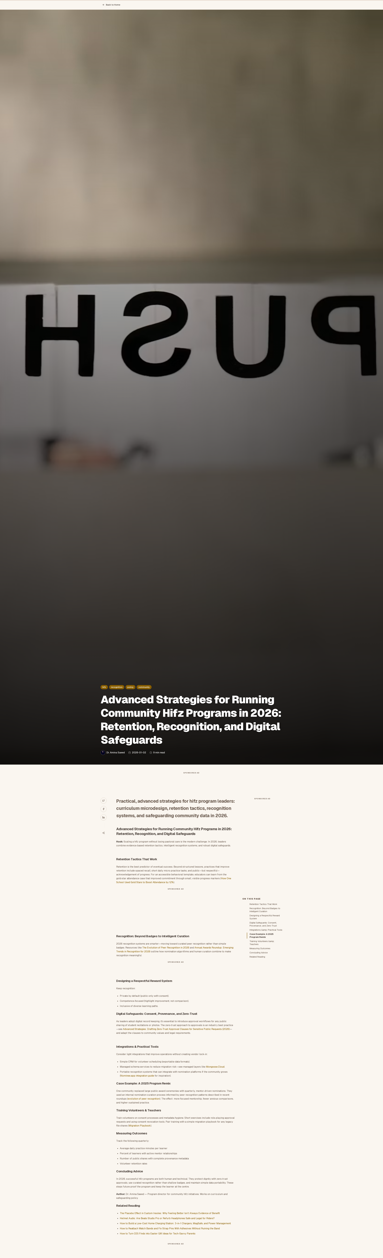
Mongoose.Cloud (215, 1066)
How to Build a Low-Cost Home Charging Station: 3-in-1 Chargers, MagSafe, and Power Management (175, 1223)
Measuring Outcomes (260, 948)
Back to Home (113, 4)
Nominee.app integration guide (137, 1075)
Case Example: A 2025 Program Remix (261, 935)
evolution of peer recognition (144, 1098)
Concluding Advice (259, 952)
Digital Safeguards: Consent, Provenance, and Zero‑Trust (263, 924)
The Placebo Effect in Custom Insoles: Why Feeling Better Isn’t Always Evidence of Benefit (170, 1213)
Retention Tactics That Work (263, 904)
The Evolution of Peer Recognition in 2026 (165, 947)
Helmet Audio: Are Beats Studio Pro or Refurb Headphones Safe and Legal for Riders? (167, 1218)
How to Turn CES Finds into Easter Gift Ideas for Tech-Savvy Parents (157, 1233)
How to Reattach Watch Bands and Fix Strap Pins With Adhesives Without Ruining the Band (170, 1228)
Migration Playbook (140, 1125)
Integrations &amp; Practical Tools (266, 930)
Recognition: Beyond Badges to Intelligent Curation (265, 910)
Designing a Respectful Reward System (265, 917)
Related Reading (257, 956)
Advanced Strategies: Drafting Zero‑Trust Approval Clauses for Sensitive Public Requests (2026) (176, 1029)
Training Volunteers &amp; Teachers (262, 943)
